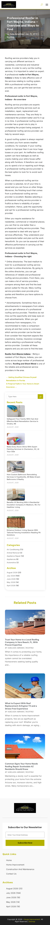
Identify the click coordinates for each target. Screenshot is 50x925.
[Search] (40, 396)
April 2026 (11, 585)
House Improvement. (32, 919)
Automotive (11, 562)
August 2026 (12, 572)
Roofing (10, 37)
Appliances (11, 559)
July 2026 (11, 576)
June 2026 (11, 579)
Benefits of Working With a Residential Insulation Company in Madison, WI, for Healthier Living (23, 504)
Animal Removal (13, 553)
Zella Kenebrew (17, 34)
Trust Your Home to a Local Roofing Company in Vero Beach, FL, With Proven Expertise (22, 642)
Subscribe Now (25, 842)
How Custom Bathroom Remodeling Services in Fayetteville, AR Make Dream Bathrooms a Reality (23, 476)
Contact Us (11, 874)
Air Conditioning (13, 549)
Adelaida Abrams (16, 648)
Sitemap (32, 921)
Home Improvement (15, 864)
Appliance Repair (13, 556)
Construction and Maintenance (20, 869)
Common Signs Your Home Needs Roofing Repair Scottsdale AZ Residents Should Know (21, 766)
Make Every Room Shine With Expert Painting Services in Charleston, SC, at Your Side (23, 449)
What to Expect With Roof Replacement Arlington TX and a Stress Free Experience (21, 706)
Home (9, 860)
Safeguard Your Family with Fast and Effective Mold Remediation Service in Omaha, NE (22, 421)
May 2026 (11, 582)
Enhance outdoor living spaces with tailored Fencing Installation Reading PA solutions (24, 532)
